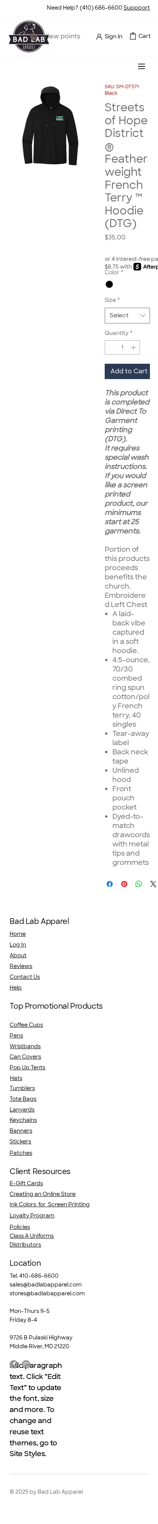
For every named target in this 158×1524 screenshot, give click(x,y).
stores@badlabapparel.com (47, 1293)
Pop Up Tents (27, 1067)
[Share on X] (153, 884)
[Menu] (141, 66)
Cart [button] (144, 36)
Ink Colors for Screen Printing (50, 1204)
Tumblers (22, 1088)
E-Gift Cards (26, 1183)
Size (112, 300)
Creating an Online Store (43, 1194)
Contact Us (25, 976)
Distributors (25, 1244)
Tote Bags (23, 1098)
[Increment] (134, 347)
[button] (133, 36)
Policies (20, 1227)
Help (16, 987)
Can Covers (25, 1056)
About (18, 955)
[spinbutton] (122, 347)
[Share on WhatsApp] (138, 884)
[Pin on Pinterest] (124, 884)
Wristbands (25, 1046)
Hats (16, 1078)
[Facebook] (14, 1364)
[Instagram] (26, 1364)
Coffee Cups (26, 1024)
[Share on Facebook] (109, 884)
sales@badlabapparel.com (46, 1284)
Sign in (113, 36)
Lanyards (22, 1109)
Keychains (23, 1120)
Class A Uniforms (32, 1235)
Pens (16, 1035)
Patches (21, 1153)
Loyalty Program (32, 1215)
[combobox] (127, 315)
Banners (21, 1130)
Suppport (136, 7)
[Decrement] (110, 347)
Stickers (20, 1141)
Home (18, 933)
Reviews (21, 966)
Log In (18, 944)
